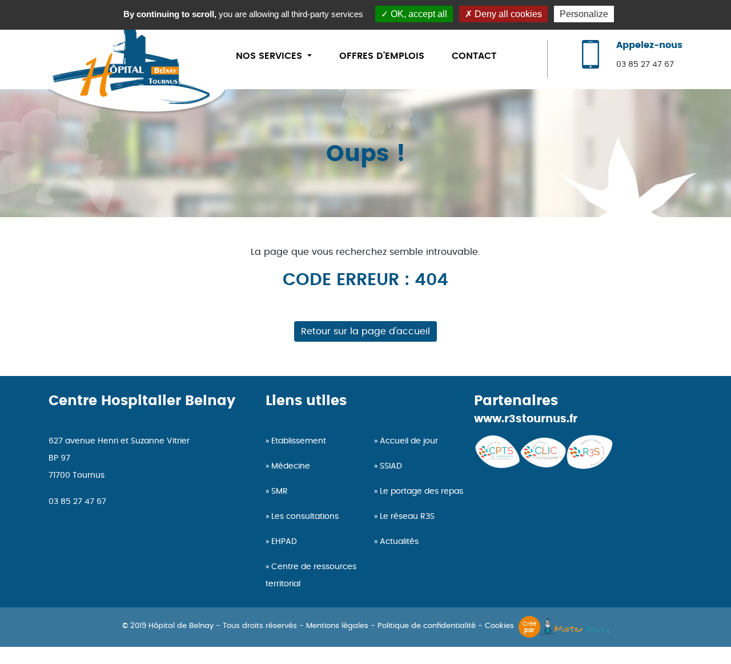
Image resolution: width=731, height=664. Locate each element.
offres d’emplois (381, 56)
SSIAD (391, 466)
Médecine (290, 466)
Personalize (584, 14)
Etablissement (298, 441)
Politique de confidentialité (426, 626)
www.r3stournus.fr (525, 419)
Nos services (270, 56)
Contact (474, 56)
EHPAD (284, 542)
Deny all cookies (507, 14)
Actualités (399, 542)
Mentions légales (337, 626)
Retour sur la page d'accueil (365, 331)
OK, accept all (417, 14)
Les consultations (305, 517)
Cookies (499, 626)
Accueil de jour (409, 441)
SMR (279, 491)
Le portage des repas (421, 491)
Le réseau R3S (407, 517)
